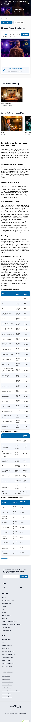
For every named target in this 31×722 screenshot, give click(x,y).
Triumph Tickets (6, 676)
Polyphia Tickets (6, 679)
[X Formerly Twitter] (10, 587)
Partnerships (5, 618)
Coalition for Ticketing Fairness (9, 621)
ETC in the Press (6, 627)
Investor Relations (6, 630)
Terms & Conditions (7, 645)
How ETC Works (6, 660)
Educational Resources (7, 663)
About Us (4, 597)
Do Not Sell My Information (8, 654)
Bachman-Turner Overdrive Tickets (11, 691)
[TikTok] (26, 587)
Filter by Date (19, 22)
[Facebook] (4, 587)
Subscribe (24, 576)
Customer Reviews (6, 603)
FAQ (3, 642)
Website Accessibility (7, 657)
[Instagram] (15, 587)
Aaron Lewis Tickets (7, 685)
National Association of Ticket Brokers (11, 624)
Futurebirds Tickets (6, 694)
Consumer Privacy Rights (8, 651)
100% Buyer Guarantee (8, 600)
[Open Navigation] (28, 4)
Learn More (19, 71)
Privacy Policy (5, 648)
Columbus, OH (6, 22)
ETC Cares (4, 606)
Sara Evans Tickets (6, 688)
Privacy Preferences (7, 666)
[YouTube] (21, 587)
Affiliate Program (6, 615)
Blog (3, 609)
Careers (4, 612)
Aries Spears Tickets (7, 697)
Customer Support (6, 639)
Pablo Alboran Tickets (7, 682)
